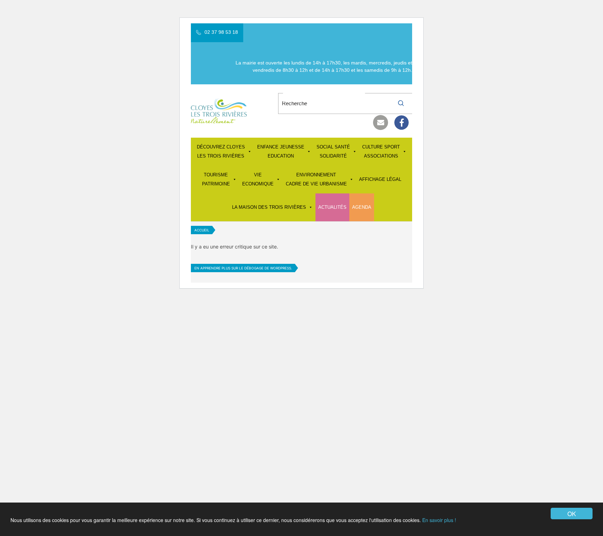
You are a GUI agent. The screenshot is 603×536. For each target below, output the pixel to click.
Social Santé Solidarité (333, 151)
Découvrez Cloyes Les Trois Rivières (221, 151)
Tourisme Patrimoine (216, 179)
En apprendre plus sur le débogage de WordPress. (243, 268)
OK (571, 513)
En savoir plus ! (439, 519)
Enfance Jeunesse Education (280, 151)
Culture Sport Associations (381, 151)
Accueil (201, 230)
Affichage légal (380, 179)
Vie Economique (258, 179)
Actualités (332, 207)
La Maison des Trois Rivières (269, 207)
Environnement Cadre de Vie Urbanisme (316, 179)
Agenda (361, 207)
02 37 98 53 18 (221, 32)
